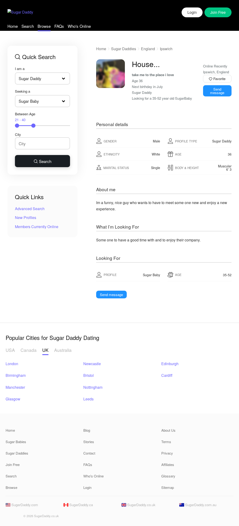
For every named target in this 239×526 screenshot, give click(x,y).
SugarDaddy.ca (80, 504)
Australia (63, 350)
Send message (217, 91)
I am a (20, 68)
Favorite (218, 78)
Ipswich (166, 48)
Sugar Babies (16, 441)
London (12, 363)
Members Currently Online (36, 226)
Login (192, 12)
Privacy (167, 453)
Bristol (88, 375)
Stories (88, 441)
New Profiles (25, 217)
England (148, 48)
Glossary (168, 475)
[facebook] (9, 517)
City (18, 134)
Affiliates (167, 464)
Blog (86, 430)
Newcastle (92, 363)
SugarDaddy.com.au (200, 504)
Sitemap (167, 487)
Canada (29, 350)
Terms (166, 441)
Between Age (25, 116)
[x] (17, 517)
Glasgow (13, 399)
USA (10, 350)
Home (12, 26)
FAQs (59, 26)
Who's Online (79, 26)
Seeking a (22, 91)
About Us (168, 430)
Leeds (88, 399)
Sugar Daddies (123, 48)
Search (27, 26)
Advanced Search (30, 208)
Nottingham (92, 387)
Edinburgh (170, 363)
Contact (89, 453)
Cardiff (166, 375)
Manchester (15, 387)
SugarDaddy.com (24, 504)
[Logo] (20, 12)
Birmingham (16, 375)
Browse (44, 26)
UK (45, 350)
